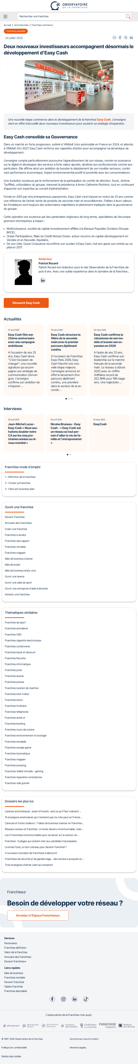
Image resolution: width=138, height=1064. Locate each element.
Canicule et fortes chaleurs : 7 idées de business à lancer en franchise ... (44, 823)
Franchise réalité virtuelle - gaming (24, 771)
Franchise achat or (15, 717)
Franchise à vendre (15, 534)
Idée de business (13, 973)
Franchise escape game (18, 747)
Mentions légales (78, 1047)
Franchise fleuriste (15, 658)
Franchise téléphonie (16, 711)
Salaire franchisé (13, 986)
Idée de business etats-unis (20, 570)
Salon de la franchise (15, 952)
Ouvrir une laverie (14, 576)
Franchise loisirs (14, 699)
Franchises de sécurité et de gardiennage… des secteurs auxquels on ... (44, 858)
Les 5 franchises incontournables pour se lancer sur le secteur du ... (42, 835)
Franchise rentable (15, 546)
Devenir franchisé (15, 516)
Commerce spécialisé (15, 31)
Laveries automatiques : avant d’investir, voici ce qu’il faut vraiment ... (43, 811)
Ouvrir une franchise (19, 507)
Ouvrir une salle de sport (18, 582)
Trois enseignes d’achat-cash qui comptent (29, 864)
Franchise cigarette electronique (23, 640)
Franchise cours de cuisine (19, 729)
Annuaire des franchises (18, 522)
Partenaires (10, 943)
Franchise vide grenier (17, 783)
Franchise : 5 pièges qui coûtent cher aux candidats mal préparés (41, 841)
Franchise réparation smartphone (23, 777)
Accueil (7, 25)
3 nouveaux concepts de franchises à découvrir (31, 852)
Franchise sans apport (17, 540)
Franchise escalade (15, 741)
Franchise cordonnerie (17, 646)
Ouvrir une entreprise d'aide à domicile (26, 588)
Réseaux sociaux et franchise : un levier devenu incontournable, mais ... (44, 829)
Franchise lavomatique (17, 753)
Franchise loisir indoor (17, 693)
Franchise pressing (15, 765)
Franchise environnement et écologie (26, 735)
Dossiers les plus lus (19, 801)
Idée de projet (12, 564)
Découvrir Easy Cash (26, 303)
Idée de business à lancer (19, 558)
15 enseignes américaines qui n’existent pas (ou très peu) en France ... (43, 817)
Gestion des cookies (11, 1056)
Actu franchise (21, 25)
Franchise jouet (13, 670)
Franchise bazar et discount (20, 652)
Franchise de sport (15, 622)
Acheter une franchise (17, 594)
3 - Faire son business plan (19, 488)
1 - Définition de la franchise (20, 476)
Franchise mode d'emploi (22, 467)
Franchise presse (14, 681)
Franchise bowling (15, 723)
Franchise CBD (13, 634)
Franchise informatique (18, 664)
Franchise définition (15, 947)
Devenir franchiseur (15, 961)
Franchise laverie (14, 675)
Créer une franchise (16, 528)
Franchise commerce (42, 25)
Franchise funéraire (16, 705)
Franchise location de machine (22, 688)
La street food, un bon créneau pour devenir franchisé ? (36, 847)
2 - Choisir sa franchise (17, 482)
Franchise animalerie (16, 628)
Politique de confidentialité (14, 1047)
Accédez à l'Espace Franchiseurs (38, 915)
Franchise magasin (15, 552)
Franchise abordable (15, 990)
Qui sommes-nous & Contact (84, 1039)
